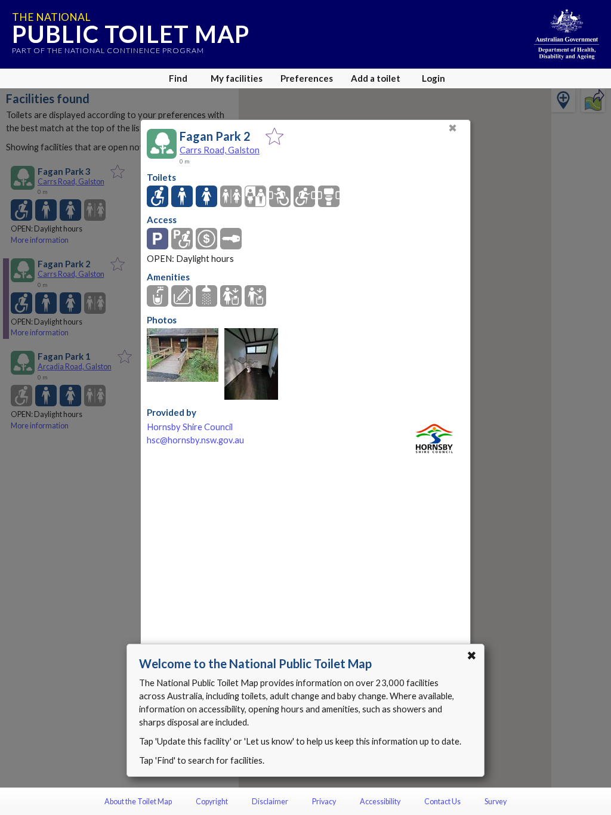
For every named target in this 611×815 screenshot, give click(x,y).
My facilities (237, 78)
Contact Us (442, 801)
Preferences (306, 78)
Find (178, 78)
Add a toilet (375, 78)
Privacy (324, 801)
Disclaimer (270, 801)
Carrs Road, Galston (220, 149)
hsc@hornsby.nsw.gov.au (195, 440)
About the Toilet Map (138, 801)
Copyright (212, 801)
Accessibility (380, 801)
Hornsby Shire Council (190, 427)
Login (433, 78)
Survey (496, 801)
